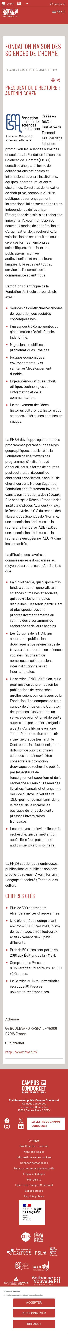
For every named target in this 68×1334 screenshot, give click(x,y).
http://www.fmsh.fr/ (21, 1052)
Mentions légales (34, 1151)
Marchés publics (34, 1196)
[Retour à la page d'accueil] (10, 13)
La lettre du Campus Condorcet (46, 1123)
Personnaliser (34, 1313)
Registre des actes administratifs (34, 1168)
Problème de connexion (34, 1146)
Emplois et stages (34, 1173)
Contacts (34, 1140)
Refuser (34, 1323)
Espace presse (34, 1190)
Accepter (34, 1302)
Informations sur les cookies (34, 1157)
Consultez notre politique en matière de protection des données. (24, 1295)
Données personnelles (34, 1162)
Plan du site (34, 1179)
